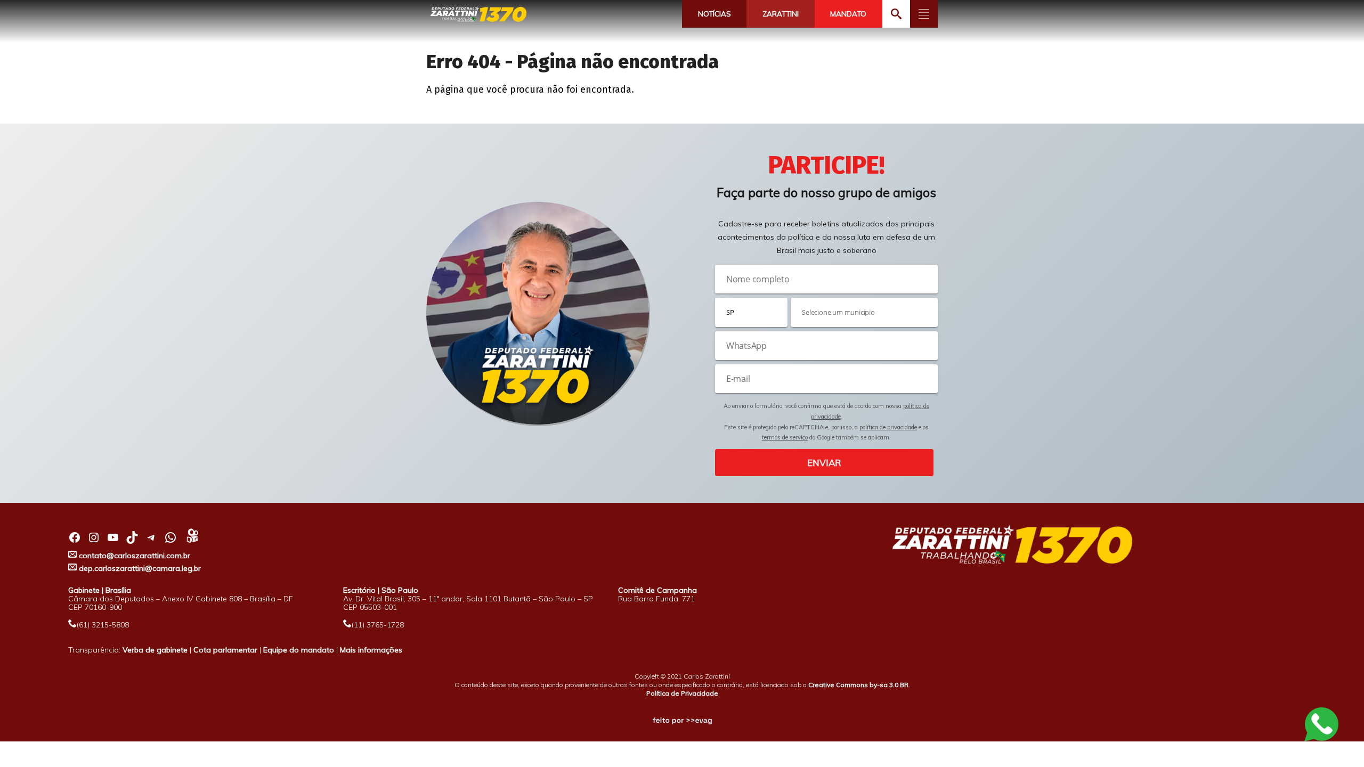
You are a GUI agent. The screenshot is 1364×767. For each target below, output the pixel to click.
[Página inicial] (478, 14)
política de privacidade (888, 427)
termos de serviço (785, 437)
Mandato (848, 14)
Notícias (714, 14)
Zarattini (780, 14)
